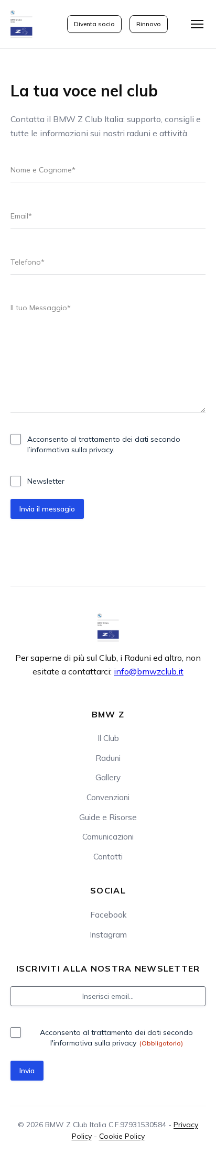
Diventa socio (94, 24)
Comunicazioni (108, 837)
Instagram (108, 935)
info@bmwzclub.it (148, 671)
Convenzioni (108, 797)
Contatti (108, 857)
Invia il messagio (47, 509)
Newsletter (45, 481)
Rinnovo (148, 24)
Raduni (108, 758)
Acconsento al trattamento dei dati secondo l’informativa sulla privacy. (103, 444)
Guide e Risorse (108, 817)
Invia (27, 1070)
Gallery (108, 777)
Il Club (108, 738)
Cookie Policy (122, 1136)
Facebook (108, 915)
